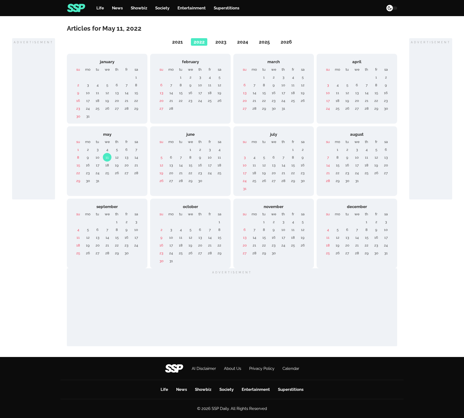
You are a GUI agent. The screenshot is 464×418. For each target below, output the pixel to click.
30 (78, 116)
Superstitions (226, 8)
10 (88, 93)
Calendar (290, 368)
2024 (242, 42)
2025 (264, 42)
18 (97, 101)
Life (100, 8)
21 (126, 101)
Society (162, 8)
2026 (286, 42)
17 (88, 101)
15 (136, 93)
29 (136, 108)
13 (117, 93)
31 (88, 116)
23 (78, 108)
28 (127, 108)
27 (117, 108)
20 (117, 101)
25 (97, 108)
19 (107, 101)
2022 (199, 42)
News (117, 8)
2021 (177, 42)
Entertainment (191, 8)
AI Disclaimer (204, 368)
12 (107, 93)
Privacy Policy (261, 368)
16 (78, 101)
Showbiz (139, 8)
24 (88, 108)
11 (97, 93)
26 (107, 108)
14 (126, 93)
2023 (220, 42)
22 (136, 101)
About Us (232, 368)
